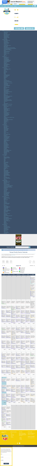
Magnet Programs (6, 46)
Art (4, 156)
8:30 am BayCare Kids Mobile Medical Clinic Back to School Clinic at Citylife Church (33, 303)
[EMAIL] (33, 262)
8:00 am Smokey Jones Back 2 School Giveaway (33, 278)
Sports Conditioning (6, 217)
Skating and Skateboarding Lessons (8, 215)
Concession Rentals (6, 132)
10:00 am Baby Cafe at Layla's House (27, 342)
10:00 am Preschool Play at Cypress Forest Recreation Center (13, 312)
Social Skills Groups (6, 63)
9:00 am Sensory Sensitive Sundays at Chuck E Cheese (4, 302)
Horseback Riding (6, 208)
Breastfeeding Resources (7, 108)
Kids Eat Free (5, 190)
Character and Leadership (7, 157)
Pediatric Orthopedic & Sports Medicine (8, 119)
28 (26, 377)
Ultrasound (5, 122)
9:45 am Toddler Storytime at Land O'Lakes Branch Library (28, 320)
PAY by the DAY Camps (6, 35)
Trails (4, 102)
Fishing (5, 78)
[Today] (11, 262)
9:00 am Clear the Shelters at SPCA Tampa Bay (33, 395)
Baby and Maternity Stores (7, 181)
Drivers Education (6, 162)
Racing (4, 212)
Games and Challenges (6, 80)
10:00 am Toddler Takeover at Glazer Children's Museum (18, 337)
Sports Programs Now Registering (8, 218)
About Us (12, 436)
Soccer (4, 216)
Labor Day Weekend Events (7, 227)
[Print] (30, 262)
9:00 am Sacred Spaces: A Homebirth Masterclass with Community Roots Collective (4, 424)
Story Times (5, 176)
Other (12, 270)
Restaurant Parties (6, 149)
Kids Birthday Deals (6, 140)
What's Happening (4, 224)
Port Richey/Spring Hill (30, 4)
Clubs (4, 159)
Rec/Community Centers (6, 93)
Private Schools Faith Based (7, 49)
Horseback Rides (6, 83)
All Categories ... (22, 272)
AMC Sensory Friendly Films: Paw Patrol (32, 354)
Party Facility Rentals (6, 144)
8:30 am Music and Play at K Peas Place (32, 285)
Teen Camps (5, 38)
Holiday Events (22, 271)
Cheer (4, 200)
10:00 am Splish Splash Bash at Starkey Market (8, 316)
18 (11, 352)
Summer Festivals (6, 231)
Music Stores (5, 191)
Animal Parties (5, 125)
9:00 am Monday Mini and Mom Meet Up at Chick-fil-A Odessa (9, 362)
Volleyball (5, 221)
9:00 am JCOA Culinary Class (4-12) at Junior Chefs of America (33, 371)
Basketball (5, 198)
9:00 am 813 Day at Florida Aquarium (23, 332)
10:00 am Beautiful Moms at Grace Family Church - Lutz (23, 371)
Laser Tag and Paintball (6, 85)
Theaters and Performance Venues (8, 100)
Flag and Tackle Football (7, 203)
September (31, 265)
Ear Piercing (5, 188)
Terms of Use (12, 434)
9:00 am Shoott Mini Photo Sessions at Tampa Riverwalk (33, 346)
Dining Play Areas (6, 187)
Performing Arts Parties (6, 147)
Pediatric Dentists (6, 118)
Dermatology (5, 111)
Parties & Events (4, 124)
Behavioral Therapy (6, 106)
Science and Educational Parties (7, 150)
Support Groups (6, 65)
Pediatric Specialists (6, 120)
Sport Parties (5, 152)
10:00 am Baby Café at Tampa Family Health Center (18, 311)
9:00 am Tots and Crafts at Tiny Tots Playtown (9, 307)
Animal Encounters (6, 69)
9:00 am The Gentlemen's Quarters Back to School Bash (4, 332)
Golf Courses (5, 82)
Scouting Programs (6, 173)
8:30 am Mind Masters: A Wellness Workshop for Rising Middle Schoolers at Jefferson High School (32, 381)
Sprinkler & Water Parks (6, 97)
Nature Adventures (6, 90)
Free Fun (5, 79)
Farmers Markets (6, 189)
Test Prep (5, 52)
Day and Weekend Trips (6, 75)
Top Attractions (5, 101)
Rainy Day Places (6, 92)
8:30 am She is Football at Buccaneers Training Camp (23, 307)
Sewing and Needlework (6, 174)
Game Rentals (5, 139)
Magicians (5, 141)
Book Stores (5, 183)
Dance (4, 161)
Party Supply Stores (6, 146)
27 (21, 377)
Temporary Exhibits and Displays (7, 99)
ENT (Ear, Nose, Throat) (6, 112)
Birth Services (5, 107)
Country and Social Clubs (7, 74)
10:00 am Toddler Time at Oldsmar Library (9, 419)
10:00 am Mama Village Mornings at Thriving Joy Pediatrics (13, 386)
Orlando (20, 437)
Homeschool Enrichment (6, 166)
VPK (4, 55)
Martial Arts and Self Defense (7, 210)
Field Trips (5, 77)
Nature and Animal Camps (7, 34)
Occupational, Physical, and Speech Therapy (9, 117)
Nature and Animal (6, 170)
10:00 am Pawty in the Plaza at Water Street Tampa (13, 358)
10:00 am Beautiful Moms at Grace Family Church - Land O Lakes (13, 372)
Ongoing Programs (6, 272)
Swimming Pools (6, 98)
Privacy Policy (12, 435)
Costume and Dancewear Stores (7, 186)
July (4, 265)
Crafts (4, 160)
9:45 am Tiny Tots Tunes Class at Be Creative (18, 302)
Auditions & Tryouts (6, 270)
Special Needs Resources (7, 64)
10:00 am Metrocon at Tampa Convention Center (3, 312)
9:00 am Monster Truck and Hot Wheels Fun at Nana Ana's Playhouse (28, 316)
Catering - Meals (6, 130)
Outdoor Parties (5, 143)
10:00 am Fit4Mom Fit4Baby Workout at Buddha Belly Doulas (9, 400)
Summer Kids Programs (6, 177)
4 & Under (5, 155)
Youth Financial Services (6, 66)
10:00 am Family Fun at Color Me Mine (4, 366)
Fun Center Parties (6, 138)
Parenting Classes (6, 171)
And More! (21, 439)
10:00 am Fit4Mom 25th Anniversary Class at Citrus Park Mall (13, 400)
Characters (5, 131)
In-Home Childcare (6, 44)
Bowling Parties (5, 127)
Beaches (5, 72)
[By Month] (3, 262)
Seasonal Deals (5, 230)
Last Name (2, 460)
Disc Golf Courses (6, 76)
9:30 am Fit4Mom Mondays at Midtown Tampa (9, 311)
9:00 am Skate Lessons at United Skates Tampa (33, 337)
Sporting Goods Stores (6, 193)
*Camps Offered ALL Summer (7, 31)
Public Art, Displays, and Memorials (8, 91)
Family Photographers (6, 59)
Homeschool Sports (6, 207)
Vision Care (5, 123)
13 (21, 326)
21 (26, 352)
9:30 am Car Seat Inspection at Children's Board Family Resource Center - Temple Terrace (13, 338)
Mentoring (5, 168)
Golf (4, 204)
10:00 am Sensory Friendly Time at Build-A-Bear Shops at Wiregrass (13, 308)
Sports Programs (4, 196)
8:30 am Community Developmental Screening (27, 358)
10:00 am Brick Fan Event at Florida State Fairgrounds (3, 346)
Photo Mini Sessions (6, 228)
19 (16, 352)
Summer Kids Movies (6, 232)
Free (12, 272)
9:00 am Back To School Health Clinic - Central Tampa (33, 316)
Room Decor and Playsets (7, 192)
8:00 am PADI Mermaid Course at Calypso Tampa (28, 302)
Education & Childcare (4, 39)
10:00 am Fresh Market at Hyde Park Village (3, 316)
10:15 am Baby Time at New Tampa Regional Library (18, 316)
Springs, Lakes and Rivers (7, 96)
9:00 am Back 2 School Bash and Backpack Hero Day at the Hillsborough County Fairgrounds (33, 293)
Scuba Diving (5, 214)
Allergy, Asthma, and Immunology (8, 105)
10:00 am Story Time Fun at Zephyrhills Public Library (23, 311)
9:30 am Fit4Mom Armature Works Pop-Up (18, 358)
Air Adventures (5, 68)
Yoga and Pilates (6, 223)
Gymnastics (5, 205)
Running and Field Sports (7, 213)
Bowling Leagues (6, 199)
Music (4, 169)
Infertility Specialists (6, 115)
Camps (3, 30)
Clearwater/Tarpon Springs (22, 4)
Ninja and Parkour (6, 211)
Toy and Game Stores (6, 195)
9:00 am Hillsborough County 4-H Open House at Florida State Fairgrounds (33, 400)
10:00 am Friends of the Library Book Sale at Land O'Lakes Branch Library (13, 321)
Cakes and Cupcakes (6, 128)
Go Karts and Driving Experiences (8, 81)
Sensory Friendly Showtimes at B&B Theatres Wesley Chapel (4, 354)
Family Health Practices (6, 114)
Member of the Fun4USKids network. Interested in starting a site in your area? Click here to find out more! (22, 434)
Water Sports (5, 222)
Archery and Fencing (6, 197)
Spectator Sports (6, 95)
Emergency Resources (6, 57)
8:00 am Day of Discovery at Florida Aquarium (4, 329)
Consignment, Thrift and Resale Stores (8, 185)
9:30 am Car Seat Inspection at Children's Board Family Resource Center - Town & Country (13, 333)
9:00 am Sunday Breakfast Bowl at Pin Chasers (4, 307)
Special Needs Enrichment (7, 175)
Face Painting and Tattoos (7, 136)
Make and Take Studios (6, 87)
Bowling (5, 73)
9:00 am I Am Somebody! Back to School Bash (33, 311)
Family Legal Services (6, 58)
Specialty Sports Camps (6, 37)
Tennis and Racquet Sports (7, 220)
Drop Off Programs (6, 41)
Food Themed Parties (6, 137)
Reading (5, 50)
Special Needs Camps (6, 36)
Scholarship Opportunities (7, 51)
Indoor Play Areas (6, 84)
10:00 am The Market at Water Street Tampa (3, 362)
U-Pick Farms (5, 233)
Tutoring (5, 54)
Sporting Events (22, 270)
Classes (5, 271)
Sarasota (21, 438)
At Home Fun (5, 71)
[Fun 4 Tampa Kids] (7, 11)
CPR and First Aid (6, 110)
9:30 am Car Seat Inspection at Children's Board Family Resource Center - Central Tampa (28, 367)
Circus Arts (5, 158)
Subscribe (6, 463)
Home (11, 433)
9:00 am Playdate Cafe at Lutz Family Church (18, 329)
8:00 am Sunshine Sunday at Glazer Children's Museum (4, 411)
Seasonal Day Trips (6, 229)
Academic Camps (6, 32)
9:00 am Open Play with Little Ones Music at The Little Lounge (28, 311)
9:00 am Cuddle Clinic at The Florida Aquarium (33, 366)
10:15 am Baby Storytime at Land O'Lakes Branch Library (18, 320)
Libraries (5, 86)
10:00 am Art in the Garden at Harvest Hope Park (27, 346)
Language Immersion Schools (7, 45)
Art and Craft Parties (6, 126)
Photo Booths (5, 148)
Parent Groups (5, 62)
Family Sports (5, 202)
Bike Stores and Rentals (6, 182)
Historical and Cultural (6, 165)
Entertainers (5, 135)
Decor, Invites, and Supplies (7, 134)
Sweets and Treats (6, 194)
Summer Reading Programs (7, 178)
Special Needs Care (6, 121)
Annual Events (5, 225)
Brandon (11, 4)
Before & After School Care (7, 40)
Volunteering (5, 179)
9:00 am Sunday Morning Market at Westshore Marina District (4, 380)
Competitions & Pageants (15, 271)
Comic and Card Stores (6, 184)
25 (11, 377)
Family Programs (6, 164)
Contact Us (12, 437)
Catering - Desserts (6, 129)
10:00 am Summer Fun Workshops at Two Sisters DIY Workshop (8, 342)
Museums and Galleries (6, 89)
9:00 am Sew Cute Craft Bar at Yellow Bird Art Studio (33, 342)
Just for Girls (5, 167)
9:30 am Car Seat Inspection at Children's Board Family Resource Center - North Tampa (18, 391)
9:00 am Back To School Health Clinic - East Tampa (33, 288)
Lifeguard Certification (6, 209)
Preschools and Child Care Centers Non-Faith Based (10, 48)
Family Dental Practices (6, 113)
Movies (4, 88)
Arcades (5, 70)
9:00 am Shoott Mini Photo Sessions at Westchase (3, 390)
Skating (5, 94)
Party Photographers (6, 145)
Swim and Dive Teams (6, 219)
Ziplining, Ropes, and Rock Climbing (8, 104)
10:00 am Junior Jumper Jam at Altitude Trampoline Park (18, 307)
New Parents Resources (6, 61)
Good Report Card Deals (7, 226)
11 (11, 326)
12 (16, 326)
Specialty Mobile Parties (6, 151)
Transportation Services (6, 53)
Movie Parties (5, 142)
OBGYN (5, 116)
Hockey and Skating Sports (7, 206)
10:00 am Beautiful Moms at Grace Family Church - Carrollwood (23, 400)
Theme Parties (5, 153)
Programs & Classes (4, 154)
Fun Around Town (4, 67)
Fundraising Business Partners (7, 60)
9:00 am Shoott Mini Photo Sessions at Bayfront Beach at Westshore (4, 395)
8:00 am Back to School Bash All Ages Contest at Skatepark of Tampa (32, 282)
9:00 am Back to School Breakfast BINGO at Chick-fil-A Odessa (33, 320)
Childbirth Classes (6, 109)
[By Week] (7, 262)
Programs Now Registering (7, 172)
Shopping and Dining (4, 180)
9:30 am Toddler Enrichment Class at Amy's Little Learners (18, 386)
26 (16, 377)
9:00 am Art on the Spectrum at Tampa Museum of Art (4, 419)
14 (26, 326)
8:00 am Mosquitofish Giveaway (32, 329)
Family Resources (4, 56)
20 (21, 352)
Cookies (5, 133)
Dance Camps (5, 33)
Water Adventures (6, 103)
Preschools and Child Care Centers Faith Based (9, 47)
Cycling (5, 201)
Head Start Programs (6, 43)
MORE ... (5, 323)
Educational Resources (6, 42)
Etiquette (5, 163)
